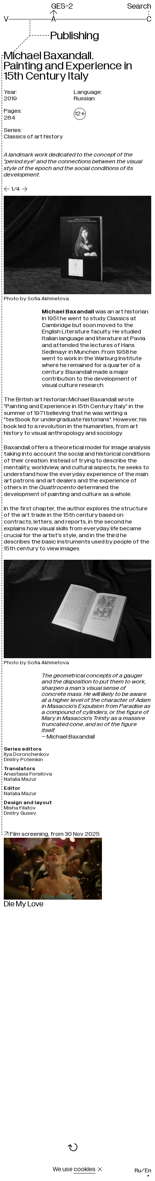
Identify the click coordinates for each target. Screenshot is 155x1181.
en (148, 1170)
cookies (85, 1169)
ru (138, 1170)
